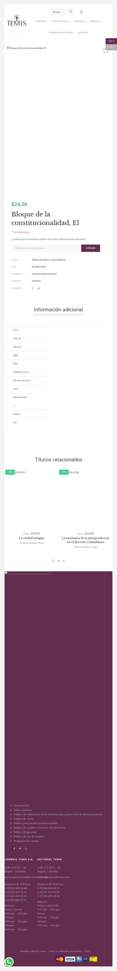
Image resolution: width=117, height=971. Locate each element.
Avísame (90, 248)
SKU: (13, 266)
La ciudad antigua (31, 538)
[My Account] (81, 12)
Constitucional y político (44, 273)
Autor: (14, 259)
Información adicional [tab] (58, 309)
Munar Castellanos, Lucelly (86, 547)
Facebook (14, 848)
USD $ (110, 41)
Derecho (36, 280)
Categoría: (16, 273)
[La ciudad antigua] (31, 505)
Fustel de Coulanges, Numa (32, 543)
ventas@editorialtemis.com (53, 877)
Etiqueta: (16, 280)
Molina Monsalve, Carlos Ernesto (49, 259)
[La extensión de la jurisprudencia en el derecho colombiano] (85, 505)
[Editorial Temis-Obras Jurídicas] (16, 21)
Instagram (26, 848)
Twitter (20, 848)
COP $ (110, 47)
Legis (15, 355)
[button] (105, 51)
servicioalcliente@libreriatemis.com (26, 877)
